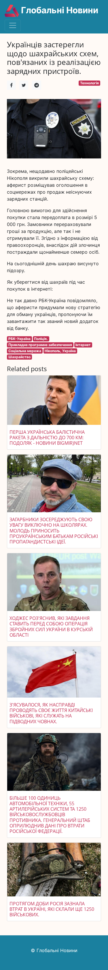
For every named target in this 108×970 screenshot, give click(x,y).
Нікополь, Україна (60, 351)
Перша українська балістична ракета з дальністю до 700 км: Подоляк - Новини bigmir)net (47, 437)
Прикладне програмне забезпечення (40, 345)
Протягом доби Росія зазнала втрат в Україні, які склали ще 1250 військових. (52, 909)
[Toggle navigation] (13, 25)
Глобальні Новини (58, 10)
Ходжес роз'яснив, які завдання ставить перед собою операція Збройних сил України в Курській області (51, 626)
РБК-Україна (19, 339)
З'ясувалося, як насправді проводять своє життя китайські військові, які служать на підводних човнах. (51, 713)
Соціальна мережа (24, 351)
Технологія (89, 83)
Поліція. (41, 339)
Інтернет (83, 345)
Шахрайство (19, 357)
